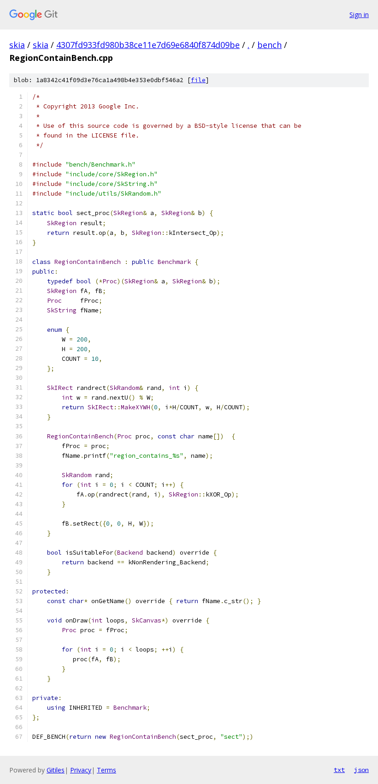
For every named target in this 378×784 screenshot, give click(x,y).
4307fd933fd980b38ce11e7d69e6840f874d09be (148, 44)
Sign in (359, 14)
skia (17, 44)
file (198, 80)
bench (269, 44)
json (361, 770)
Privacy (80, 770)
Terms (106, 770)
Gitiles (56, 770)
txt (339, 770)
